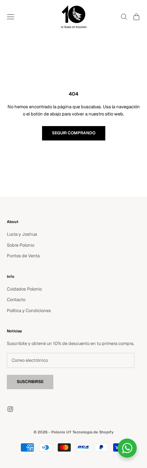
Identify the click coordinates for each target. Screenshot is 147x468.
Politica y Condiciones (29, 310)
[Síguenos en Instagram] (10, 409)
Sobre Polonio (20, 245)
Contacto (16, 300)
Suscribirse (30, 381)
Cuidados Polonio (24, 289)
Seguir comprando (73, 133)
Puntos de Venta (23, 256)
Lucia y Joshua (22, 234)
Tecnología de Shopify (92, 432)
